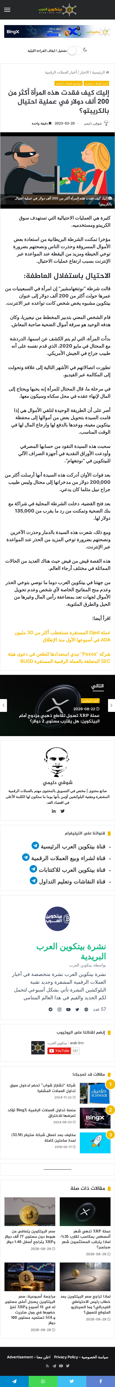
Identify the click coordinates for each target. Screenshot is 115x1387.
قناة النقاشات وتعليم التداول (72, 881)
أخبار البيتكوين (90, 700)
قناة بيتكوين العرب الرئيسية (73, 846)
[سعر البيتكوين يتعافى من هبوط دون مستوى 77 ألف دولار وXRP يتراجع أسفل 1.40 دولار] (29, 1211)
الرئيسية (99, 72)
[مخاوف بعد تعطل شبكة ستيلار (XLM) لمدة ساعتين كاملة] (95, 1142)
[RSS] (47, 1366)
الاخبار (84, 72)
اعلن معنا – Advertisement (29, 1357)
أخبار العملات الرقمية (61, 72)
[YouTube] (61, 1366)
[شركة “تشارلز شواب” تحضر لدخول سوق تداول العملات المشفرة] (95, 1093)
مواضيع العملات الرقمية (68, 83)
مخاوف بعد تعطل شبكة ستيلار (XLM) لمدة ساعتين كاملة (43, 1138)
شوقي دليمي (93, 123)
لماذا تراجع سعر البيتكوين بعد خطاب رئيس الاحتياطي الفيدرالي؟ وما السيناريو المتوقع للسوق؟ (85, 1304)
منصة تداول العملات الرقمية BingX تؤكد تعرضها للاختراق (42, 1113)
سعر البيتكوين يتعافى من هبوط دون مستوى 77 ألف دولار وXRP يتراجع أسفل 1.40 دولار (30, 1236)
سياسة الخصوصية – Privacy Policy (81, 1357)
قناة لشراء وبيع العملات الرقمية (68, 858)
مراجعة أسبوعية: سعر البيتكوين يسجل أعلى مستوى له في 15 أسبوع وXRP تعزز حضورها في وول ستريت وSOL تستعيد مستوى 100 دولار (30, 1309)
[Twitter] (67, 1366)
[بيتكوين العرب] (57, 10)
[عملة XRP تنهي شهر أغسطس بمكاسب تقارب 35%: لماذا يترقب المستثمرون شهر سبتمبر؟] (85, 1211)
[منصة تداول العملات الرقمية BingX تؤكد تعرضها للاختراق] (95, 1118)
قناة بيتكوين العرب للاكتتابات (71, 870)
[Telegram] (54, 1366)
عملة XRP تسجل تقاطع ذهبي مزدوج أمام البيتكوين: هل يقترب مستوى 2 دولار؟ (59, 718)
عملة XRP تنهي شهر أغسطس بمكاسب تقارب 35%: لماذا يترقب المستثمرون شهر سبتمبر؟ (85, 1239)
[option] (57, 705)
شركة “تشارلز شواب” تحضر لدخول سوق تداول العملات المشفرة (43, 1088)
